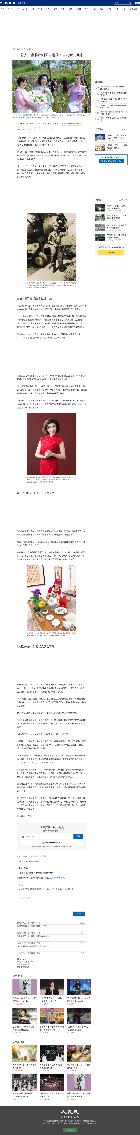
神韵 (124, 9)
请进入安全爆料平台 (111, 161)
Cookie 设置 (70, 1130)
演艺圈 (43, 856)
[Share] (13, 1004)
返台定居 (34, 856)
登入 (137, 3)
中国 (17, 9)
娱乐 (101, 9)
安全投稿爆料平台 (57, 878)
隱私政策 (69, 846)
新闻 (18, 49)
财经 (86, 9)
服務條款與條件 (60, 846)
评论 (40, 9)
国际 (32, 9)
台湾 (47, 9)
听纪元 (78, 9)
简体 (23, 3)
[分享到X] (29, 129)
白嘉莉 (25, 856)
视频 (70, 9)
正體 (19, 3)
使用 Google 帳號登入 (53, 842)
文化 (109, 9)
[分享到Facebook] (19, 129)
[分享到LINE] (24, 129)
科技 (94, 9)
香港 (55, 9)
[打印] (40, 129)
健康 (62, 9)
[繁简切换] (50, 129)
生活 (116, 9)
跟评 (82, 923)
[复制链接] (35, 129)
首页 (2, 9)
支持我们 (111, 252)
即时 (10, 9)
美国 (25, 9)
